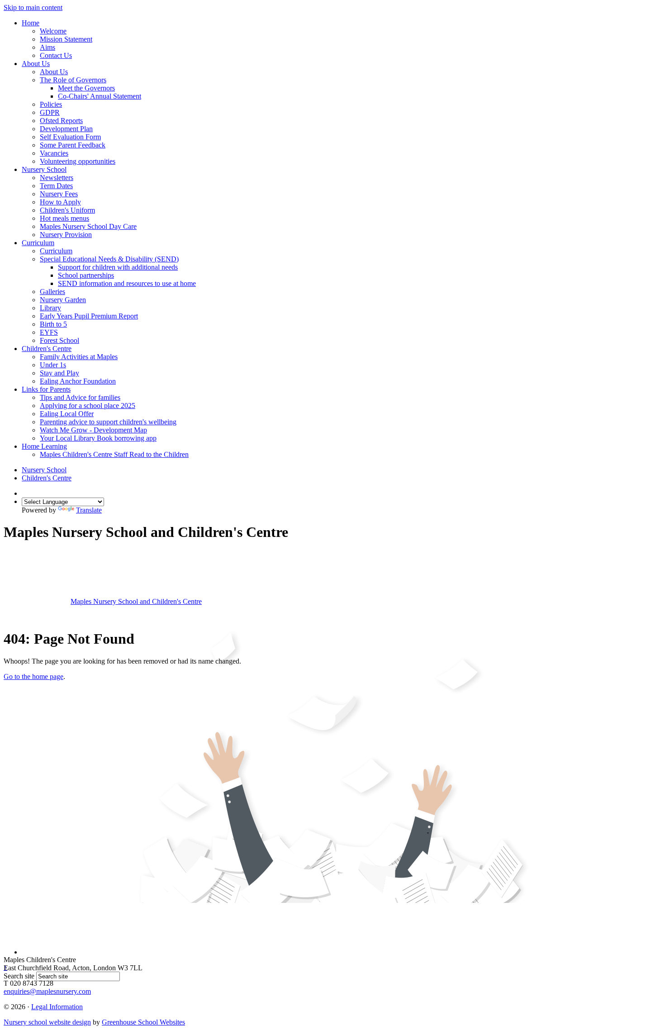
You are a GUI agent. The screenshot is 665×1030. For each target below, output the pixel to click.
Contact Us (56, 55)
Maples (136, 601)
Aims (47, 47)
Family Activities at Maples (79, 357)
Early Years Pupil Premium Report (89, 316)
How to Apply (60, 202)
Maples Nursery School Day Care (88, 226)
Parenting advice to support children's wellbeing (108, 422)
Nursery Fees (59, 194)
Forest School (59, 340)
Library (50, 308)
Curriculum (38, 243)
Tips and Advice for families (80, 397)
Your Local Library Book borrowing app (98, 438)
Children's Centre (46, 348)
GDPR (50, 112)
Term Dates (56, 186)
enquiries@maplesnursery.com (47, 991)
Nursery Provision (66, 234)
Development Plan (66, 129)
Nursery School (44, 169)
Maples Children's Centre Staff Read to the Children (114, 454)
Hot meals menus (64, 218)
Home (30, 23)
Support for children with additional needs (118, 267)
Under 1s (53, 365)
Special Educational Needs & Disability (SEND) (109, 259)
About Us (36, 63)
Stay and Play (59, 373)
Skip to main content (33, 7)
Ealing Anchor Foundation (78, 381)
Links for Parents (46, 389)
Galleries (52, 291)
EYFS (49, 332)
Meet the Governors (86, 88)
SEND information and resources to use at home (127, 283)
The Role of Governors (73, 80)
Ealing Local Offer (67, 414)
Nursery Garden (63, 300)
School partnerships (86, 275)
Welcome (53, 31)
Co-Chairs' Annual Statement (99, 96)
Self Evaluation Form (70, 137)
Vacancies (54, 153)
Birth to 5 (53, 324)
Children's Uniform (67, 210)
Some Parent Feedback (72, 145)
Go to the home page (33, 676)
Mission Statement (66, 39)
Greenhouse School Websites (143, 1022)
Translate (89, 510)
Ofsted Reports (61, 120)
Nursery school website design (47, 1022)
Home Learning (44, 446)
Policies (51, 104)
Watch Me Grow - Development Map (93, 430)
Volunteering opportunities (77, 161)
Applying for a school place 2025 (87, 405)
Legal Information (57, 1007)
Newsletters (56, 177)
